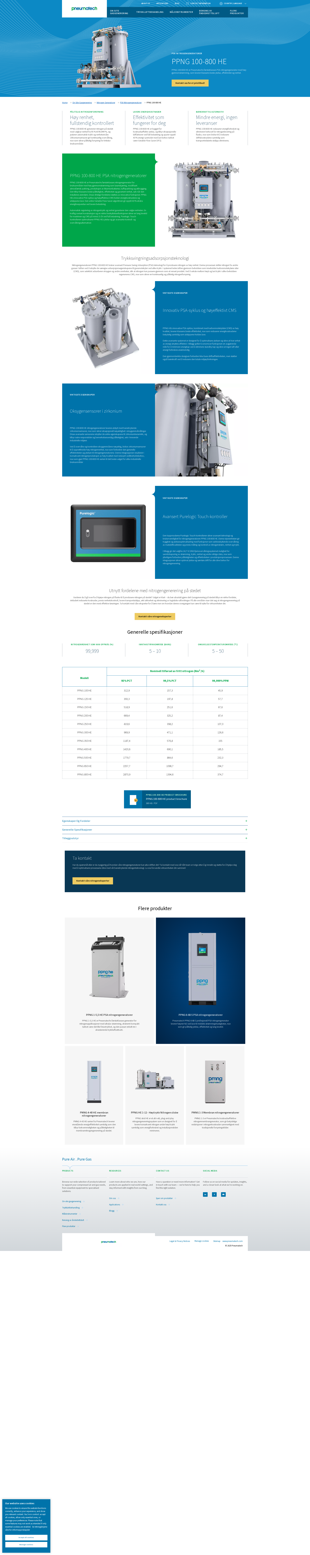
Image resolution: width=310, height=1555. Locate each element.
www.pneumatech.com (232, 1241)
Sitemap (216, 1241)
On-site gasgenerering (119, 12)
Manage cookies (202, 1241)
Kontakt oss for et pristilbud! (190, 83)
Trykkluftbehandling (150, 12)
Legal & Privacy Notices (180, 1241)
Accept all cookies (26, 1537)
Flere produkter (237, 12)
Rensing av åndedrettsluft (209, 12)
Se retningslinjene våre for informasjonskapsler (26, 1528)
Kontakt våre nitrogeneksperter (155, 616)
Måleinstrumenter (181, 12)
